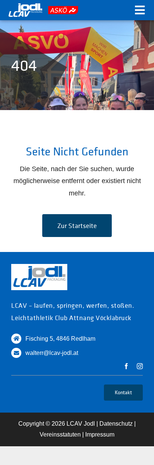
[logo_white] (25, 6)
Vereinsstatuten (60, 434)
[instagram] (140, 366)
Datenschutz (116, 423)
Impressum (99, 434)
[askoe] (63, 9)
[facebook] (126, 366)
